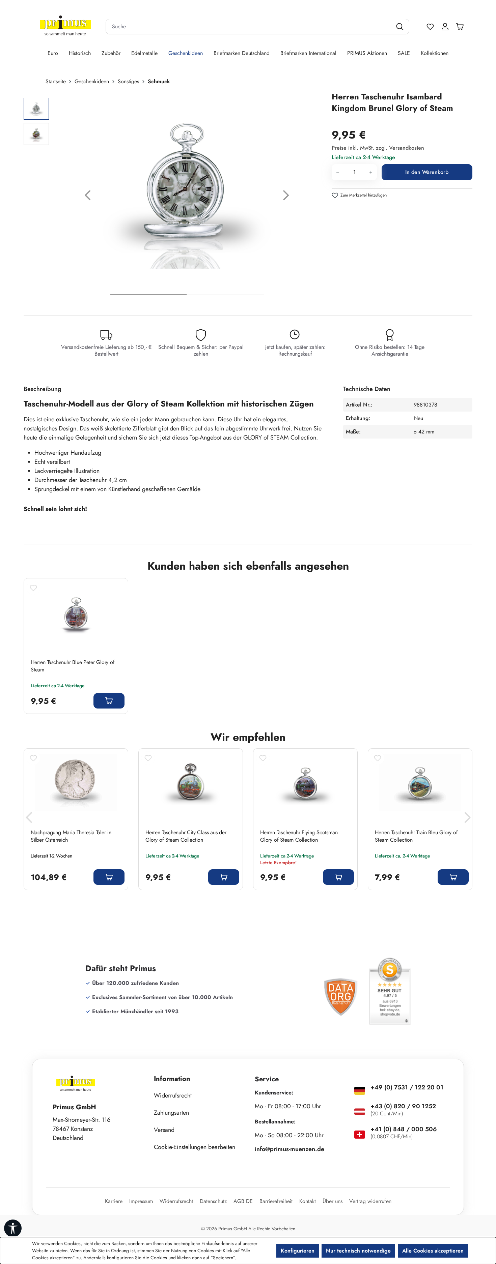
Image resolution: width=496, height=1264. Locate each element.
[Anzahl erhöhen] (371, 172)
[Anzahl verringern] (337, 172)
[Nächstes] (286, 197)
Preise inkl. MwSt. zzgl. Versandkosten (378, 148)
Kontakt (307, 1201)
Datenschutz (213, 1201)
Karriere (113, 1201)
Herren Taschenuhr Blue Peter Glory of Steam (73, 666)
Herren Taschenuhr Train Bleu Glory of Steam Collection (416, 836)
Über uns (332, 1201)
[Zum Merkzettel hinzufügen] (33, 588)
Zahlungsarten (171, 1112)
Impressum (141, 1201)
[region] (174, 197)
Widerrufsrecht (173, 1095)
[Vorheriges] (88, 197)
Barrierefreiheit (276, 1201)
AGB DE (243, 1201)
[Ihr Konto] (445, 26)
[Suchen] (400, 26)
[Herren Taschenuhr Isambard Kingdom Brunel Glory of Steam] (187, 189)
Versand (164, 1129)
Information (172, 1078)
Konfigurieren (297, 1251)
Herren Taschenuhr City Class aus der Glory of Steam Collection (185, 836)
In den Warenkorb (426, 172)
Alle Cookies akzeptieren (433, 1251)
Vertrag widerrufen (370, 1201)
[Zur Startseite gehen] (65, 27)
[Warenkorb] (461, 26)
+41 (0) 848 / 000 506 (403, 1129)
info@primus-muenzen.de (289, 1149)
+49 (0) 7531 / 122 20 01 (406, 1087)
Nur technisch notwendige (358, 1251)
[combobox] (249, 26)
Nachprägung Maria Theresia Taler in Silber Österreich (71, 836)
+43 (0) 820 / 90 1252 (403, 1106)
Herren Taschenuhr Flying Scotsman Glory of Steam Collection (298, 836)
